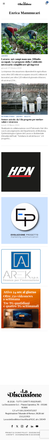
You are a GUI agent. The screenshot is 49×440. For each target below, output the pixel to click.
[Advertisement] (24, 358)
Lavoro (4, 56)
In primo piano (8, 116)
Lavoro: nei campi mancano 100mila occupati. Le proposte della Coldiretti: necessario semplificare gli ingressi (21, 62)
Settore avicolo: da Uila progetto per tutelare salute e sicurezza (22, 120)
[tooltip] (12, 426)
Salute (27, 116)
